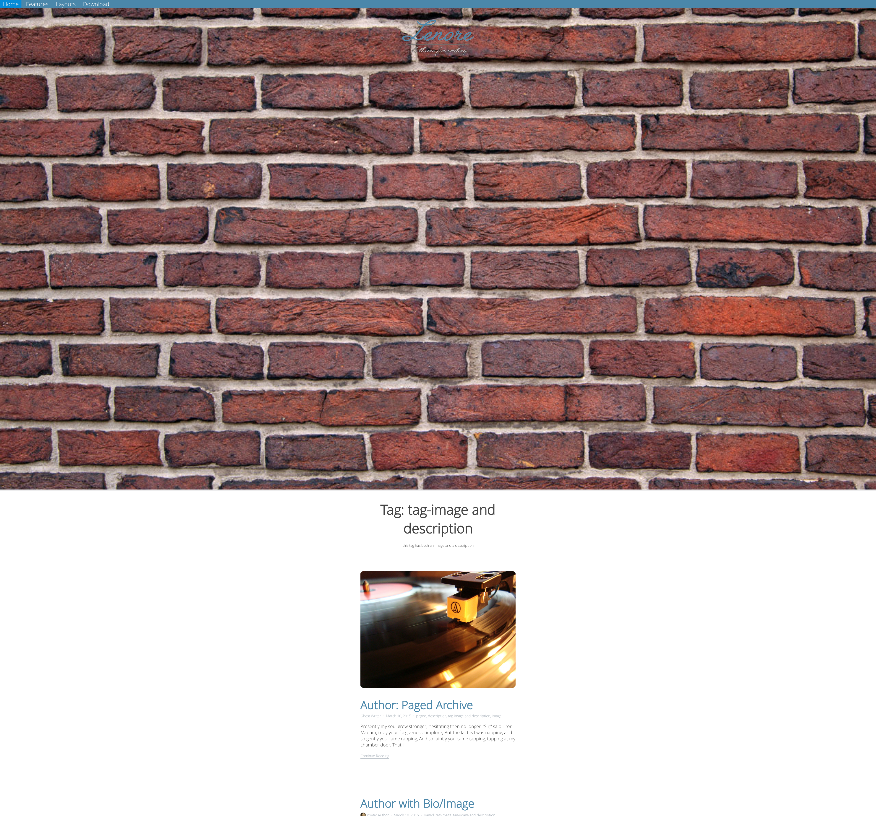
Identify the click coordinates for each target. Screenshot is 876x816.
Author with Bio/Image (417, 803)
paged (421, 715)
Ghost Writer (370, 715)
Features (37, 4)
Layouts (66, 4)
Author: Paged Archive (416, 704)
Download (96, 4)
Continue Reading (374, 755)
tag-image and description (469, 715)
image (497, 715)
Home (11, 4)
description (437, 715)
